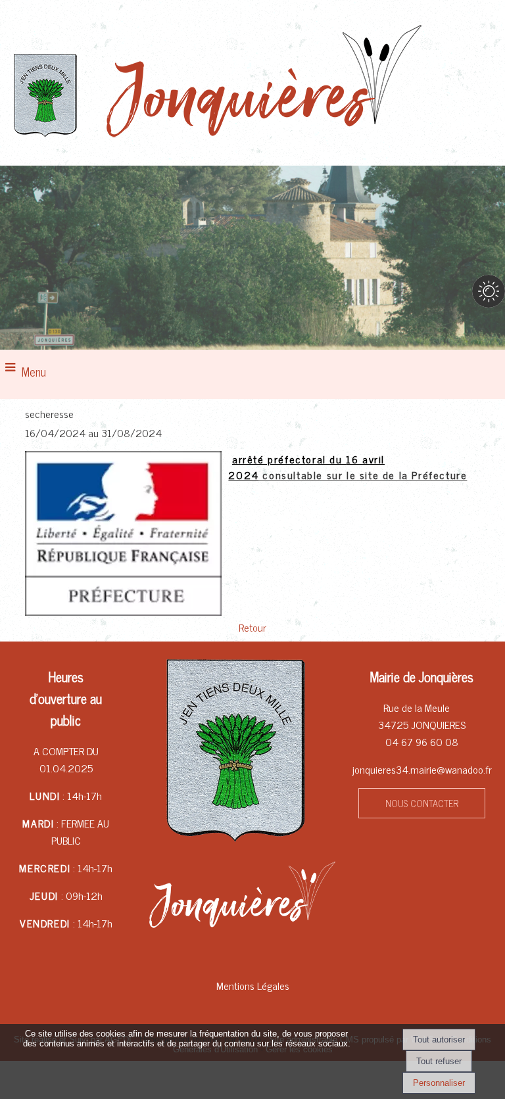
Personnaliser (439, 1083)
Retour (252, 627)
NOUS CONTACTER (421, 803)
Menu (34, 371)
